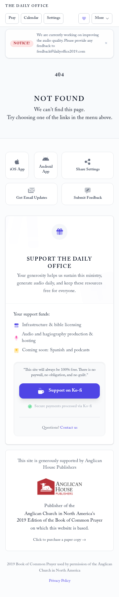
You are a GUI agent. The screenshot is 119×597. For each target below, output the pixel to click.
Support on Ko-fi (65, 391)
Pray (12, 18)
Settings (53, 18)
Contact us (68, 428)
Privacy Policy (59, 581)
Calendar (31, 18)
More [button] (99, 18)
